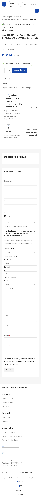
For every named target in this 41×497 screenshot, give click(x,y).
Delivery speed (10, 277)
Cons (6, 325)
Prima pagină (7, 17)
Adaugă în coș (19, 70)
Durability (7, 267)
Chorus (33, 19)
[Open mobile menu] (4, 4)
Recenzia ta (9, 288)
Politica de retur (7, 402)
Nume (7, 335)
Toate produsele (8, 398)
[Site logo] (12, 4)
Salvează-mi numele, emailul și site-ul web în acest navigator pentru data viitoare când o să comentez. (20, 361)
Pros (6, 315)
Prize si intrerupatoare (10, 19)
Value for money (10, 256)
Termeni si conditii (8, 432)
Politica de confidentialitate (12, 436)
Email (7, 346)
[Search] (37, 11)
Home (16, 17)
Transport (5, 406)
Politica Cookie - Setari (10, 440)
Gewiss (25, 19)
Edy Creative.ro (34, 478)
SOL (30, 473)
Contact (5, 421)
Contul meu (6, 417)
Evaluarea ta (10, 248)
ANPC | (26, 473)
